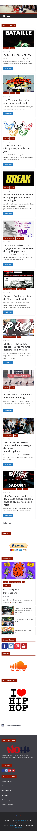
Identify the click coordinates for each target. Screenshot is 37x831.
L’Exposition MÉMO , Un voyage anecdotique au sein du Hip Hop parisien (18, 248)
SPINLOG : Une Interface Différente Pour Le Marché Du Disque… (23, 610)
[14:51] (3, 596)
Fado (8, 596)
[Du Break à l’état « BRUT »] (18, 38)
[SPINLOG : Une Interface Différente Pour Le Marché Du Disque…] (8, 611)
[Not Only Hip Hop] (18, 7)
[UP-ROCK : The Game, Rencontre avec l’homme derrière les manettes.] (18, 327)
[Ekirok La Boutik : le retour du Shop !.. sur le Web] (18, 279)
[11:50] (4, 190)
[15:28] (4, 51)
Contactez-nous (6, 790)
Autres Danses (8, 435)
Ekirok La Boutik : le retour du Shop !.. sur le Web (17, 297)
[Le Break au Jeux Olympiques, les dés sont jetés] (18, 129)
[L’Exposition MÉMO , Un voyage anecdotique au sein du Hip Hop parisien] (18, 229)
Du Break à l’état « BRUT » (17, 55)
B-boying (6, 48)
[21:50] (16, 614)
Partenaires (5, 795)
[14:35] (4, 340)
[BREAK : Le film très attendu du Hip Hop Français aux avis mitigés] (18, 178)
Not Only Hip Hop (7, 781)
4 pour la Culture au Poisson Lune (24, 621)
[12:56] (4, 241)
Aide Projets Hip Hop (9, 289)
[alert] (18, 725)
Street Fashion (21, 289)
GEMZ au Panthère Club (23, 630)
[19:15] (16, 623)
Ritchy (8, 51)
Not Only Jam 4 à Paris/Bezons (12, 591)
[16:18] (4, 292)
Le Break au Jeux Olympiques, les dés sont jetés (16, 148)
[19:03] (4, 438)
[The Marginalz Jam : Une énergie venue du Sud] (18, 83)
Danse (12, 48)
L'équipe (4, 786)
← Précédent (6, 523)
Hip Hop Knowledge (9, 238)
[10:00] (4, 141)
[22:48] (4, 96)
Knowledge (20, 238)
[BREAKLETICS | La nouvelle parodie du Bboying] (18, 378)
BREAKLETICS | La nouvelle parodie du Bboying (17, 396)
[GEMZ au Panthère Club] (8, 631)
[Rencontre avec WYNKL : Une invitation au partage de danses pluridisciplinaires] (18, 426)
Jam (18, 93)
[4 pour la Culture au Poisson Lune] (8, 621)
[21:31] (4, 492)
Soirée (25, 489)
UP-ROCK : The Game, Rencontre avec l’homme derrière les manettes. (16, 346)
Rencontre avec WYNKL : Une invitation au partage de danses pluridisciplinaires (17, 447)
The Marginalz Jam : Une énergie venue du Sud (16, 101)
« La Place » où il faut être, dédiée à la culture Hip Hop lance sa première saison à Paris (18, 500)
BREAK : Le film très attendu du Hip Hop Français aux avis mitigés (18, 197)
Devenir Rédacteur (7, 804)
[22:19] (4, 391)
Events (13, 93)
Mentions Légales (7, 800)
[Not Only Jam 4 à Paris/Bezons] (18, 570)
